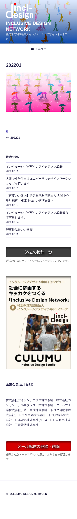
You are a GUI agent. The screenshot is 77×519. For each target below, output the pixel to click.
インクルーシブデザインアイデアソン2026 (34, 166)
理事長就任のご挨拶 (19, 229)
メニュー (40, 48)
